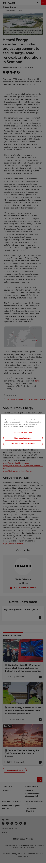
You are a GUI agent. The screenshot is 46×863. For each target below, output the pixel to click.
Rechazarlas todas (23, 438)
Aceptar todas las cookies (23, 444)
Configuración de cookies (22, 432)
